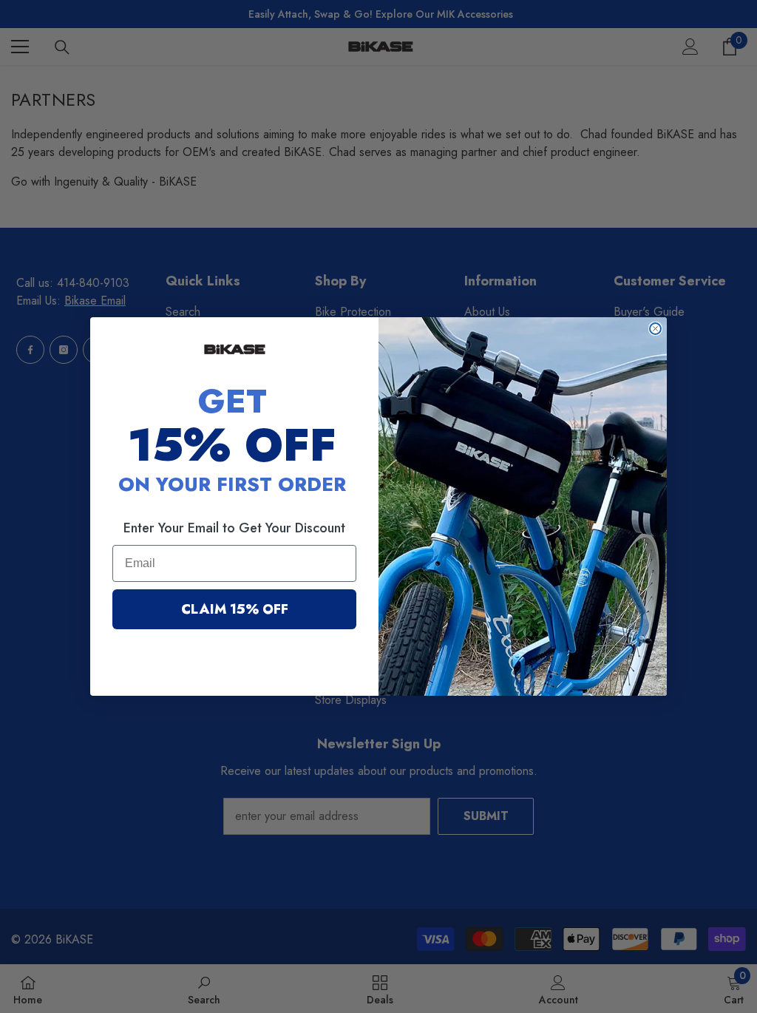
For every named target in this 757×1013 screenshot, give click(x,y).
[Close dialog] (655, 328)
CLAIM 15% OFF (234, 609)
